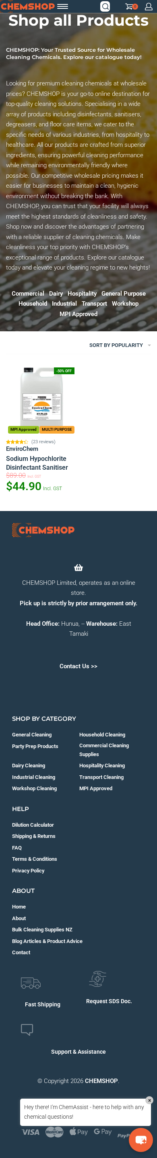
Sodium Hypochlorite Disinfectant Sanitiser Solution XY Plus (37, 464)
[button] (141, 1140)
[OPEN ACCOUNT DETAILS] (149, 6)
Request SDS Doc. (109, 1001)
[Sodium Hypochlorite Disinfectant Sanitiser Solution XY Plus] (41, 400)
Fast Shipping (42, 1004)
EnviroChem (22, 448)
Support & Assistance (78, 1051)
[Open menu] (62, 6)
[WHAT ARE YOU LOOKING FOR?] (105, 6)
